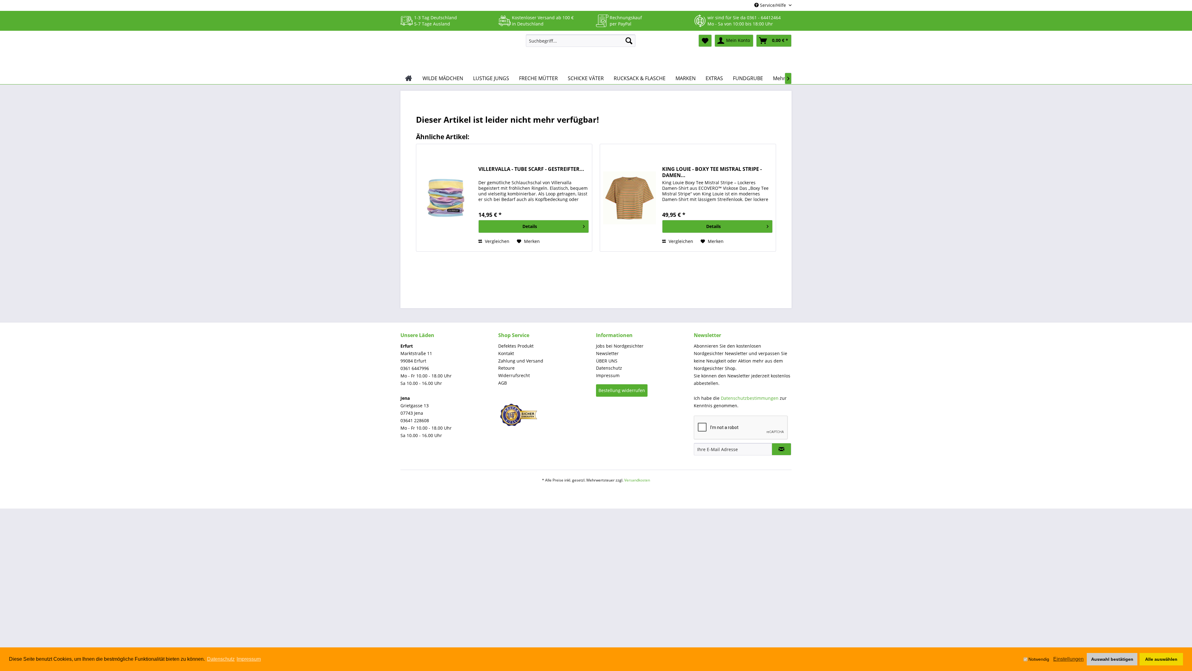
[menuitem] (580, 40)
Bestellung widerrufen (621, 390)
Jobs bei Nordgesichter (619, 346)
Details (529, 226)
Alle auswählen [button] (1161, 659)
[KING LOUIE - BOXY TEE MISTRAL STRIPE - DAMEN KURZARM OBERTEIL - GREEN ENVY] (629, 197)
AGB (502, 383)
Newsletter (607, 353)
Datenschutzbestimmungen (750, 398)
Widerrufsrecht (514, 375)
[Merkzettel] (705, 40)
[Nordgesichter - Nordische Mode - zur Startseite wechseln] (461, 51)
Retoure (506, 368)
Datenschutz (609, 368)
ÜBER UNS (606, 361)
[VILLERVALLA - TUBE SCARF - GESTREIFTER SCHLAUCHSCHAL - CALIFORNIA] (445, 197)
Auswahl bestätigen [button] (1112, 659)
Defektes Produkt (516, 346)
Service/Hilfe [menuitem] (773, 5)
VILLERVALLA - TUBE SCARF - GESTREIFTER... (531, 169)
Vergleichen (496, 241)
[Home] (408, 78)
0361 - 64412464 (764, 18)
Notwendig (1038, 659)
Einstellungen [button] (1068, 659)
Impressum (608, 375)
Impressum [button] (249, 659)
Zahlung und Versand (520, 361)
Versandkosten (637, 480)
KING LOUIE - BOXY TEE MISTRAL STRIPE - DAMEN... (712, 172)
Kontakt (506, 353)
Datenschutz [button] (221, 659)
